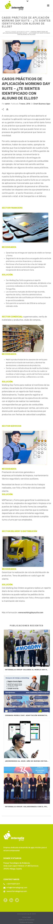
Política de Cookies (26, 922)
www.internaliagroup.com (17, 891)
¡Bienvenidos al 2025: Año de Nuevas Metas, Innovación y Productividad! (27, 761)
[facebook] (5, 900)
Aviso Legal (26, 917)
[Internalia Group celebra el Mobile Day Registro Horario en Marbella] (27, 648)
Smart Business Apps (20, 31)
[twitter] (17, 900)
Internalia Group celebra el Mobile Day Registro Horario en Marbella (27, 670)
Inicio (7, 31)
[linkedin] (11, 900)
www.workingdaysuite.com (30, 612)
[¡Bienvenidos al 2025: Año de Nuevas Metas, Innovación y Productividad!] (27, 739)
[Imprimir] (8, 109)
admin (7, 104)
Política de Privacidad (26, 920)
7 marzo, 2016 (24, 104)
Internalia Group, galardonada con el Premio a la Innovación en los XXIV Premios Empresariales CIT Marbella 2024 (27, 807)
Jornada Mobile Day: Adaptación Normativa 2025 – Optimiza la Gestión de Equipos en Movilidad (27, 715)
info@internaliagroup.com (17, 888)
